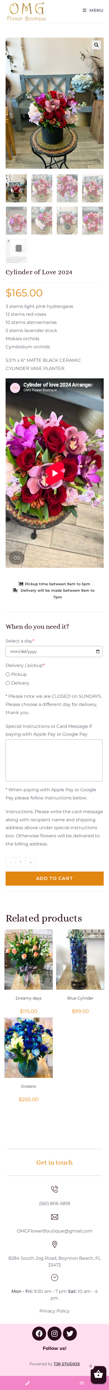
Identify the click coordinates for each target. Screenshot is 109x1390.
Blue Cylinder (80, 998)
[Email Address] (81, 1383)
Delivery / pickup (25, 665)
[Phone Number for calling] (27, 1383)
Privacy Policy (54, 1311)
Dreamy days (29, 998)
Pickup (19, 674)
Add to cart (54, 878)
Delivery (20, 683)
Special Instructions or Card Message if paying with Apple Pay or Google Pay (49, 730)
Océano (28, 1086)
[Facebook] (39, 1334)
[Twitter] (70, 1334)
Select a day (20, 641)
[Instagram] (54, 1334)
